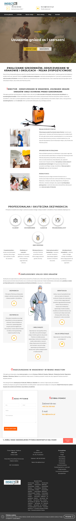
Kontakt (57, 14)
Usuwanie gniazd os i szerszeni (62, 467)
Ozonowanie (62, 463)
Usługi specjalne (62, 469)
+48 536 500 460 (16, 7)
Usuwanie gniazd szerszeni (35, 506)
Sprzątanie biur (62, 473)
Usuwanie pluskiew (62, 465)
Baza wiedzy (40, 14)
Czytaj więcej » (16, 518)
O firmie (19, 14)
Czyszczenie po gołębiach (62, 471)
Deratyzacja (62, 461)
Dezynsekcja (62, 456)
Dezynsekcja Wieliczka (40, 491)
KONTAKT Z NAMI (31, 49)
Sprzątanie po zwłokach (40, 505)
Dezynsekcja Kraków (33, 489)
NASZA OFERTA (44, 49)
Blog (49, 14)
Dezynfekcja (62, 458)
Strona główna (8, 14)
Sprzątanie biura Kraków (40, 500)
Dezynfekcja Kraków (33, 486)
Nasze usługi (29, 14)
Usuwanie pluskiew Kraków (38, 510)
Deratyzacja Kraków (33, 483)
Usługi (62, 454)
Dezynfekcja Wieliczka (40, 488)
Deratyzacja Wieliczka (41, 484)
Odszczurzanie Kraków (34, 493)
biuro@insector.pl (48, 414)
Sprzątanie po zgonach (34, 501)
